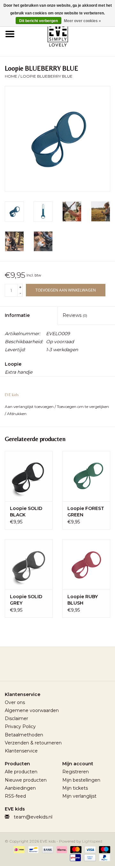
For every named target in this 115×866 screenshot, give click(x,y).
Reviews (75, 315)
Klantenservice (21, 751)
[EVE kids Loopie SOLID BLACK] (29, 476)
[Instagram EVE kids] (75, 666)
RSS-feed (15, 796)
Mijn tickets (75, 788)
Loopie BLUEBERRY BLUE (46, 76)
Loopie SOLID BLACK (26, 511)
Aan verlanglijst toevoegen (30, 406)
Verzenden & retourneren (33, 743)
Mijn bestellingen (81, 780)
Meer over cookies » (82, 21)
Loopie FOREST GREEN (85, 511)
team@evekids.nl (33, 817)
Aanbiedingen (20, 788)
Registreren (75, 772)
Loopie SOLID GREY (26, 600)
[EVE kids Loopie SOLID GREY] (29, 564)
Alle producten (21, 772)
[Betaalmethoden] (19, 849)
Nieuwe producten (26, 780)
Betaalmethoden (24, 735)
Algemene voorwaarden (32, 710)
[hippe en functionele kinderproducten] (67, 33)
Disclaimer (16, 718)
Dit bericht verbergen (38, 21)
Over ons (15, 702)
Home (11, 76)
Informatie (17, 315)
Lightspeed (92, 841)
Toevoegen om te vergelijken (83, 406)
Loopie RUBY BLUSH (82, 600)
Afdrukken (17, 413)
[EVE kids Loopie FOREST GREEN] (86, 476)
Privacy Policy (20, 726)
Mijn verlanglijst (79, 796)
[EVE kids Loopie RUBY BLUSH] (86, 564)
